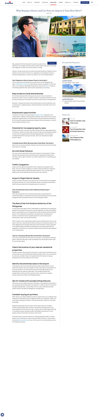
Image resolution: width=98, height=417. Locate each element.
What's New (53, 2)
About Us (29, 2)
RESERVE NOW (85, 2)
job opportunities (38, 115)
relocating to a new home (22, 84)
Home (23, 2)
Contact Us (68, 2)
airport (47, 86)
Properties (37, 2)
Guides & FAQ (45, 2)
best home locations (22, 320)
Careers (61, 2)
